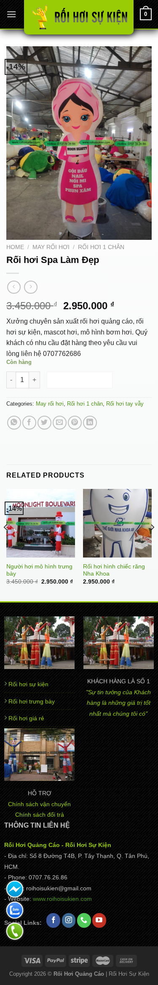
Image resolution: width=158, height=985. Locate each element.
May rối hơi (51, 247)
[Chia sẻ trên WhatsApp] (14, 423)
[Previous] (6, 544)
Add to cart (79, 379)
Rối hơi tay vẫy (125, 404)
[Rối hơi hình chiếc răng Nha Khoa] (117, 523)
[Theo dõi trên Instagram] (69, 920)
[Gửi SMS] (14, 889)
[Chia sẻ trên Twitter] (44, 423)
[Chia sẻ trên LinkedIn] (90, 423)
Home (15, 247)
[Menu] (11, 14)
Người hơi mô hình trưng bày (39, 570)
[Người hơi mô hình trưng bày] (40, 523)
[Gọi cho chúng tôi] (84, 920)
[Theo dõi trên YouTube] (99, 920)
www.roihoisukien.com (62, 899)
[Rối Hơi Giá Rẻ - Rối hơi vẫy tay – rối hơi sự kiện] (79, 17)
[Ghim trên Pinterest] (75, 423)
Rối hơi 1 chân (101, 247)
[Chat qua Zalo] (14, 910)
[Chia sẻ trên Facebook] (29, 423)
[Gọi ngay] (14, 931)
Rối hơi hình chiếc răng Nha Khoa (114, 570)
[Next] (152, 544)
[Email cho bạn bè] (60, 423)
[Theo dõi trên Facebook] (53, 920)
